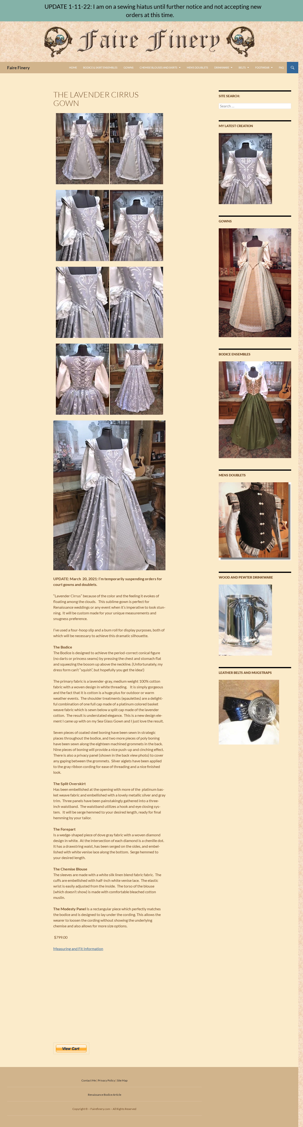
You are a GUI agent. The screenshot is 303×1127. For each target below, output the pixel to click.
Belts (242, 67)
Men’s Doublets (197, 67)
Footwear (262, 67)
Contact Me (88, 1080)
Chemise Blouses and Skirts (158, 67)
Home (73, 67)
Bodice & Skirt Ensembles (100, 67)
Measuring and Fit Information (78, 948)
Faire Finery (18, 67)
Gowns (129, 67)
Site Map (122, 1080)
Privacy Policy (106, 1080)
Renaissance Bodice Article (104, 1094)
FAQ (281, 67)
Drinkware (221, 67)
